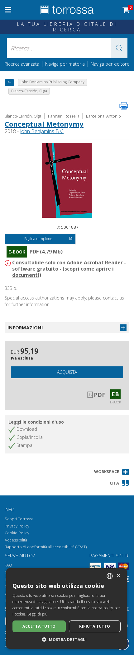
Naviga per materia (65, 64)
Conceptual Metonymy (44, 123)
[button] (119, 48)
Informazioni (25, 327)
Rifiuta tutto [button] (94, 626)
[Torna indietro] (9, 82)
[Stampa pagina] (123, 106)
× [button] (118, 576)
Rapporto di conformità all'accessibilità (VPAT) (46, 547)
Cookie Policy (17, 533)
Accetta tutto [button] (38, 626)
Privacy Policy (17, 526)
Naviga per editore (110, 64)
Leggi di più (37, 614)
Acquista (67, 372)
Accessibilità (16, 540)
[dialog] (66, 608)
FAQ (8, 565)
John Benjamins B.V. (42, 131)
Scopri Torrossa (19, 519)
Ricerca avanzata (21, 64)
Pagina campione (38, 238)
